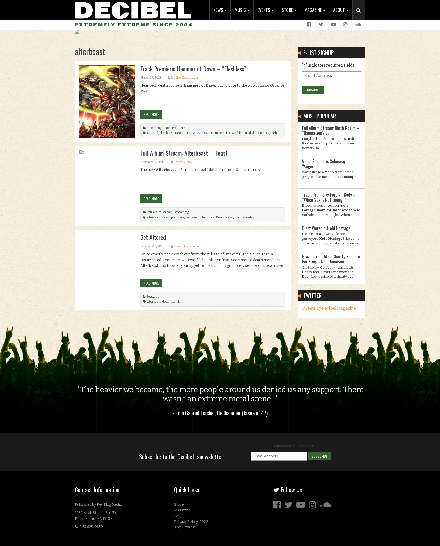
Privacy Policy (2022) (191, 522)
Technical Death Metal (217, 217)
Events (264, 10)
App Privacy (184, 527)
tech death (192, 217)
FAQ (177, 516)
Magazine (313, 10)
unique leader (244, 217)
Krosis (264, 133)
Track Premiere (174, 128)
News (218, 10)
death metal (170, 301)
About (339, 10)
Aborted (152, 133)
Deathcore (182, 133)
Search (360, 15)
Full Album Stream (160, 212)
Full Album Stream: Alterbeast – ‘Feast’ (184, 152)
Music (241, 10)
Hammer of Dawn (223, 133)
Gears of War (200, 133)
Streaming (154, 128)
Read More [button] (151, 114)
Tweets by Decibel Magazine (329, 308)
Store (288, 10)
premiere (177, 217)
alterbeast (166, 133)
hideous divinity (248, 133)
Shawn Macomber (186, 246)
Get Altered (153, 237)
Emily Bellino (183, 162)
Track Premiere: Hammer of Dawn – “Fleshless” (193, 68)
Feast (166, 217)
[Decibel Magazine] (133, 9)
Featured (153, 296)
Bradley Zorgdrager (184, 77)
